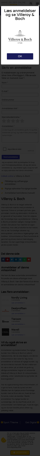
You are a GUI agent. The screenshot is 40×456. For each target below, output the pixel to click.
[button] (39, 5)
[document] (20, 228)
